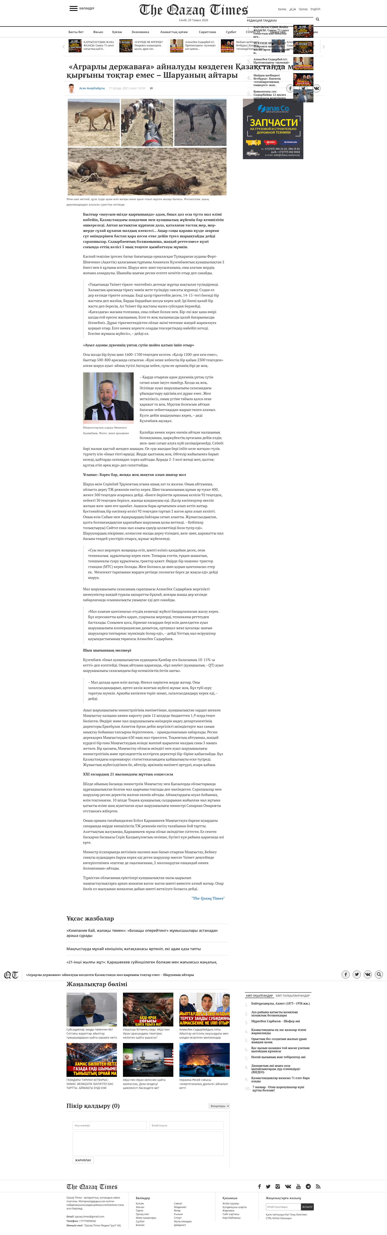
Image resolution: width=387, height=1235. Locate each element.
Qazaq (303, 9)
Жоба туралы (231, 1203)
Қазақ (282, 9)
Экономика (140, 32)
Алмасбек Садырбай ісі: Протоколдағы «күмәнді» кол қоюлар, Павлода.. (271, 62)
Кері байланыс (232, 1217)
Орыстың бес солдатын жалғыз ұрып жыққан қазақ (279, 1040)
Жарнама (228, 1210)
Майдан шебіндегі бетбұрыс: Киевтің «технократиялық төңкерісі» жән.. (267, 80)
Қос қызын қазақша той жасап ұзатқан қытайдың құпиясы (280, 1049)
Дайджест (180, 1225)
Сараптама (207, 32)
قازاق (292, 9)
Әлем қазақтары (146, 1217)
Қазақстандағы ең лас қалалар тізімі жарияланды (278, 1031)
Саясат (178, 1203)
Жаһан (98, 32)
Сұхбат (231, 32)
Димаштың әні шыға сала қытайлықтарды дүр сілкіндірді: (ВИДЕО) (276, 1069)
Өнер (177, 1210)
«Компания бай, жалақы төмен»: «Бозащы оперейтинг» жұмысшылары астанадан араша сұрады (142, 933)
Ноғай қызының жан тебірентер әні (278, 1057)
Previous (63, 47)
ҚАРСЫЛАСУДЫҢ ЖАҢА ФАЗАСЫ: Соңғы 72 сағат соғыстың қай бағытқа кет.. (271, 31)
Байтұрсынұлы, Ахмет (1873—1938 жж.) (280, 1003)
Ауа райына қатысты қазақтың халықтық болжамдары (274, 1014)
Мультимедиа (182, 1221)
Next (323, 47)
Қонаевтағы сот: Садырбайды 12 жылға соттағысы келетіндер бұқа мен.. (269, 96)
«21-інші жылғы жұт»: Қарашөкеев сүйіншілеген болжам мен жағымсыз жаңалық (142, 962)
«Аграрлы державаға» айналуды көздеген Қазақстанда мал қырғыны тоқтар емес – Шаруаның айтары (109, 975)
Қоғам (117, 32)
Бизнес (140, 1225)
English (315, 9)
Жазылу (307, 1207)
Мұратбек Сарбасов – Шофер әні (275, 1021)
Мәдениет (180, 1207)
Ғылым (178, 1214)
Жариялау (83, 1160)
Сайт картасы (231, 1214)
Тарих (139, 1210)
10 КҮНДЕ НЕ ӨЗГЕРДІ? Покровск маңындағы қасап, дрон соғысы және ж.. (271, 48)
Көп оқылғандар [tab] (259, 995)
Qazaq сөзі (142, 1214)
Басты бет (76, 32)
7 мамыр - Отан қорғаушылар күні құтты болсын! (278, 1089)
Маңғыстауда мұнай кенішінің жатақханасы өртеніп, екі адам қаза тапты (134, 948)
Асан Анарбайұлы (92, 88)
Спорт (178, 1217)
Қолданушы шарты (235, 1207)
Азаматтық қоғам (174, 32)
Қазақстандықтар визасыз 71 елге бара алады (280, 1079)
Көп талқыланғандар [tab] (293, 995)
